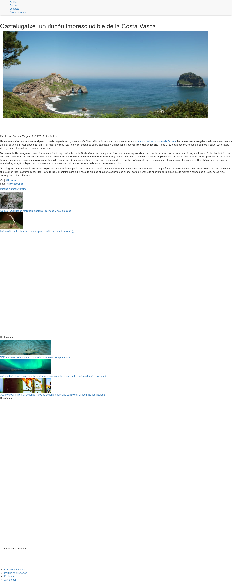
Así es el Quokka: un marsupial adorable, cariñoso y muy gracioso (35, 210)
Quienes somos (18, 12)
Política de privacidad (15, 573)
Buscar (13, 5)
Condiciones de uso (14, 569)
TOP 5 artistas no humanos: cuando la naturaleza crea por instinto (35, 357)
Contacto (14, 8)
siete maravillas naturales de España (156, 141)
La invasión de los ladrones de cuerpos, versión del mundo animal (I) (37, 231)
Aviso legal (10, 579)
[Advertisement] (83, 126)
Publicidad (9, 576)
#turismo (22, 188)
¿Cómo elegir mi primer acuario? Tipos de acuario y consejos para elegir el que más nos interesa (52, 394)
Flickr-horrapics (15, 183)
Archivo (13, 2)
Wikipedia (11, 180)
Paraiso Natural (8, 188)
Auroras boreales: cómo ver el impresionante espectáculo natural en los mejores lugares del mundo (53, 376)
